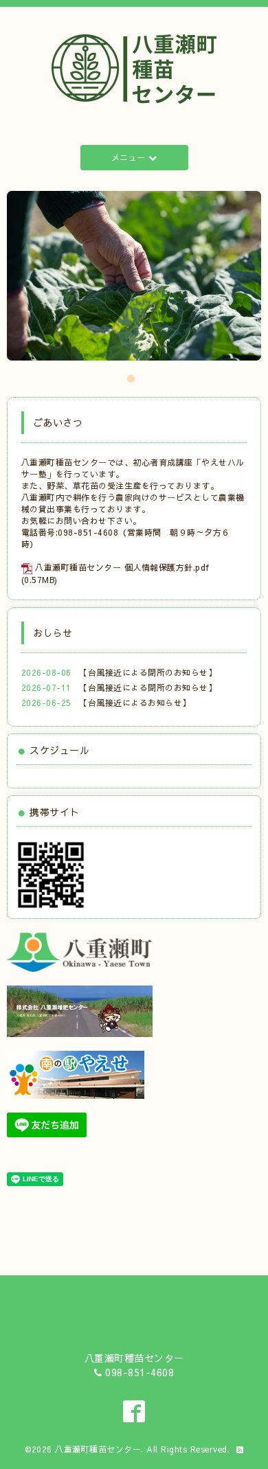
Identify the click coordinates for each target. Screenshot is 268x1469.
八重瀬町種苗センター (98, 1449)
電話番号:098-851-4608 (70, 532)
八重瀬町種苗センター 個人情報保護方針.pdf (122, 567)
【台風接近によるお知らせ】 (135, 702)
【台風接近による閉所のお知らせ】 (147, 672)
